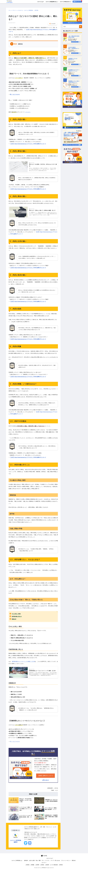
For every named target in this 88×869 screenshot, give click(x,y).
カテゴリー (44, 862)
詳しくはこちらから (15, 94)
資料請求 (26, 860)
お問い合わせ (45, 780)
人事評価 (27, 864)
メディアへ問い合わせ (55, 860)
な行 (57, 790)
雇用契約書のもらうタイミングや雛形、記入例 (23, 661)
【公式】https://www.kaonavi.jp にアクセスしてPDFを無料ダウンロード (28, 143)
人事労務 (56, 788)
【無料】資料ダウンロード (45, 775)
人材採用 (47, 864)
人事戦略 (32, 864)
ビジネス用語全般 (54, 864)
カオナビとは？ (40, 1)
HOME (45, 856)
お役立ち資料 (32, 860)
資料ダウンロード (77, 1)
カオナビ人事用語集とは (17, 860)
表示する (20, 43)
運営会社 (74, 860)
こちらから (27, 112)
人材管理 (37, 864)
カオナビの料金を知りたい (65, 1)
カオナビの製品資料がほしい (52, 1)
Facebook (29, 845)
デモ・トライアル (45, 860)
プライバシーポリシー (66, 860)
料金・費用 (38, 860)
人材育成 (42, 864)
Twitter (25, 845)
